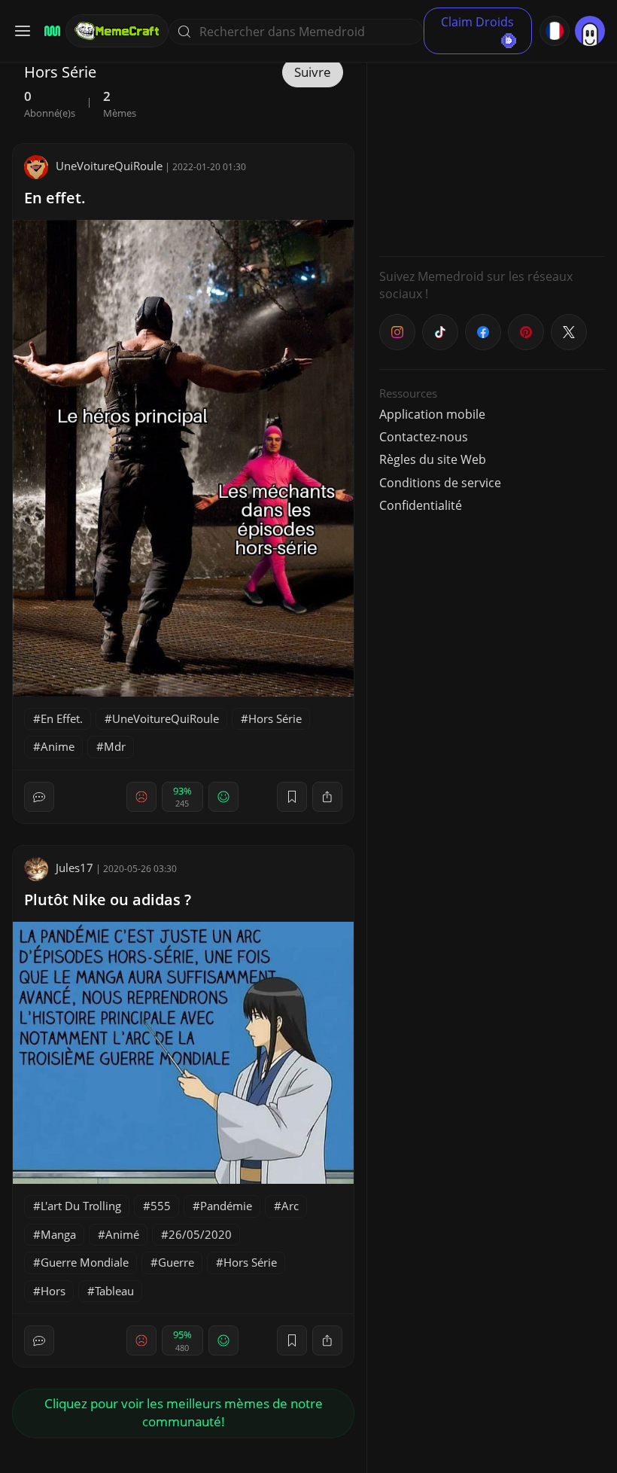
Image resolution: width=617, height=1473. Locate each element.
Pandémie (226, 1205)
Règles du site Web (432, 459)
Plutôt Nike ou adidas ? (107, 899)
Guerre (176, 1262)
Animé (122, 1234)
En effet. (55, 198)
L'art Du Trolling (81, 1205)
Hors (53, 1290)
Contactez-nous (423, 436)
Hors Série (275, 718)
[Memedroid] (50, 31)
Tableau (114, 1290)
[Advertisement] (492, 150)
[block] (327, 797)
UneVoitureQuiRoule (109, 165)
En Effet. (62, 718)
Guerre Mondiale (85, 1262)
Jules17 (74, 867)
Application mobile (432, 414)
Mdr (115, 746)
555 (160, 1205)
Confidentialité (420, 505)
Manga (58, 1234)
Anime (57, 746)
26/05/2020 (200, 1234)
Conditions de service (440, 482)
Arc (290, 1205)
